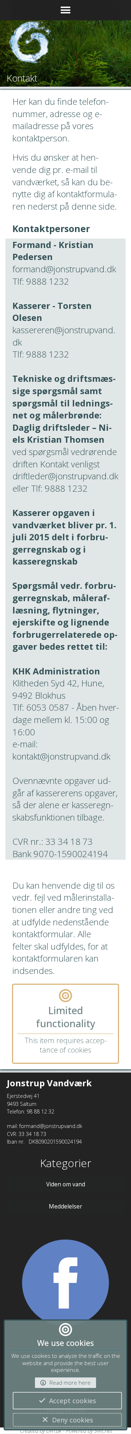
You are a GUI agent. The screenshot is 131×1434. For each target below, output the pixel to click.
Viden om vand (65, 1184)
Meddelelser (65, 1206)
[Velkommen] (65, 46)
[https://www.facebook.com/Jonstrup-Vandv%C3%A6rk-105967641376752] (65, 1286)
